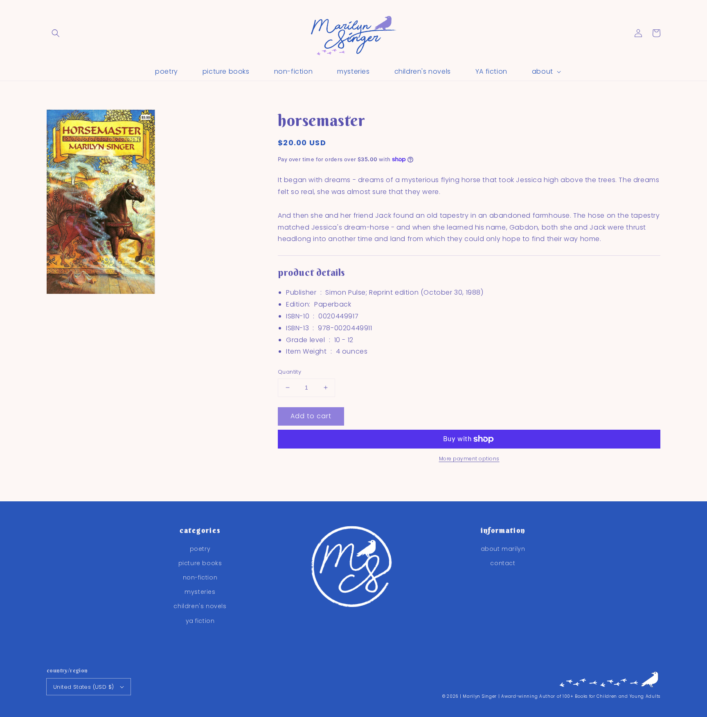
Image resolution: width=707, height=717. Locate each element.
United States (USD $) (83, 687)
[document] (139, 204)
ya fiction (200, 621)
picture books (200, 563)
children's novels (199, 606)
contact (502, 563)
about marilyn (503, 549)
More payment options (469, 458)
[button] (56, 33)
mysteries (200, 592)
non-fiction (200, 577)
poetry (200, 549)
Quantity (289, 372)
